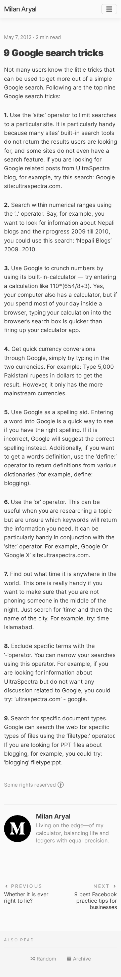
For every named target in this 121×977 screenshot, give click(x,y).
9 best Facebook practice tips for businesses (95, 900)
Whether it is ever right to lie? (26, 897)
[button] (43, 959)
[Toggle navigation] (109, 9)
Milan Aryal (20, 9)
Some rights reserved (30, 784)
